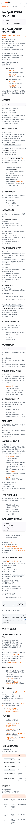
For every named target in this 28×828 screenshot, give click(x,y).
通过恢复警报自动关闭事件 (13, 711)
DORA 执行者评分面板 (11, 726)
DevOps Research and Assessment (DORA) (11, 37)
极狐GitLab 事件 (10, 386)
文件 (17, 158)
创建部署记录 (15, 654)
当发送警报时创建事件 (11, 709)
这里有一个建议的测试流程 (9, 546)
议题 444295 (12, 471)
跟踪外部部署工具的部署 (14, 662)
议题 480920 (9, 477)
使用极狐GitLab (5, 6)
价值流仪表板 (9, 723)
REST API (14, 739)
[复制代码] (24, 602)
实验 (10, 542)
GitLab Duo (14, 6)
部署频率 (11, 71)
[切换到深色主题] (25, 2)
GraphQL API (9, 737)
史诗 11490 (20, 550)
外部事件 (16, 682)
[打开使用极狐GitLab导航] (2, 2)
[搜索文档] (21, 2)
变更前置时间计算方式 (12, 561)
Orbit (20, 6)
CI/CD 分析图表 (10, 729)
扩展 (24, 6)
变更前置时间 (12, 75)
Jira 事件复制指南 (10, 684)
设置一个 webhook (20, 692)
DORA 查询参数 (21, 733)
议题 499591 (19, 181)
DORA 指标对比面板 (12, 724)
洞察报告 (8, 733)
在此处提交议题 (17, 548)
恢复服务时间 (12, 86)
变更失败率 (12, 82)
